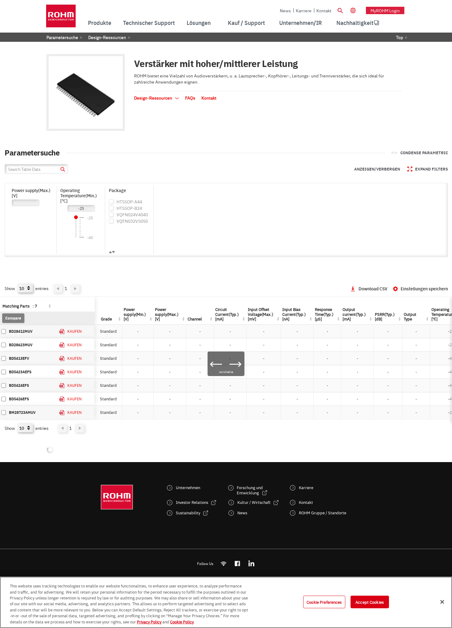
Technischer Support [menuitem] (149, 22)
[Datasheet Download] (62, 332)
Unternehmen (188, 487)
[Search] (340, 10)
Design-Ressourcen (107, 37)
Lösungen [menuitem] (199, 22)
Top (399, 37)
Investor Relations (192, 502)
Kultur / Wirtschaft (254, 502)
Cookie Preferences (324, 601)
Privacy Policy (149, 621)
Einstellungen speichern (424, 288)
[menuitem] (355, 23)
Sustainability (188, 512)
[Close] (442, 602)
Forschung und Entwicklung (250, 490)
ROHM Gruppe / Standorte (322, 512)
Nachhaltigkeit (355, 22)
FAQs (190, 98)
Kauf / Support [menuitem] (246, 22)
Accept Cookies (369, 601)
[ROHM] (61, 18)
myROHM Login (385, 10)
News (285, 10)
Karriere (303, 10)
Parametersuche (62, 37)
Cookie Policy (182, 621)
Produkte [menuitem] (99, 22)
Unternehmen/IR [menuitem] (300, 22)
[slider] (76, 217)
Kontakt (323, 10)
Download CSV (373, 288)
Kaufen (74, 331)
